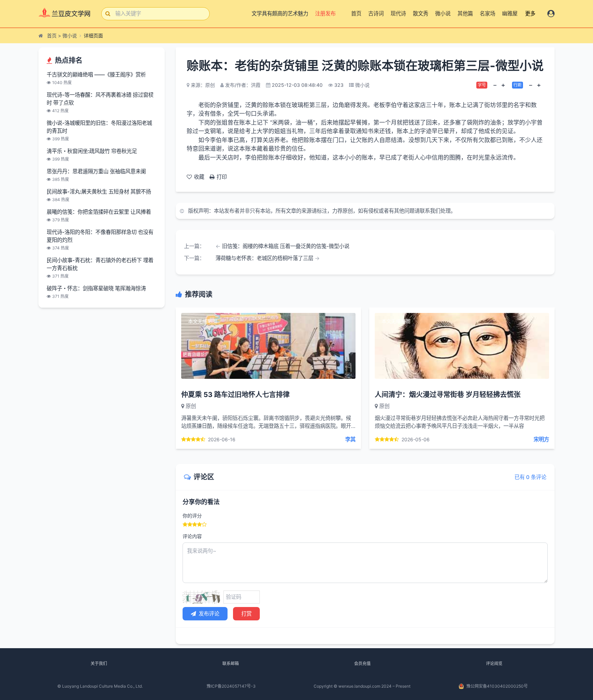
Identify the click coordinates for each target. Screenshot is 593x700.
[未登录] (551, 13)
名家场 (487, 13)
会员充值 (362, 663)
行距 (517, 85)
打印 (222, 177)
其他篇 (465, 13)
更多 (530, 13)
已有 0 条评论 (530, 477)
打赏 (246, 613)
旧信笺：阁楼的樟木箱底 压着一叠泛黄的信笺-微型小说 (285, 246)
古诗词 (376, 13)
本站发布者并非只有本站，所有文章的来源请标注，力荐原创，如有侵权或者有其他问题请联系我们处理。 (335, 211)
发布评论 (209, 613)
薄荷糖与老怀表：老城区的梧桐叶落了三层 (264, 258)
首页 (356, 13)
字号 (482, 85)
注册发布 (324, 13)
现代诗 (398, 13)
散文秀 (420, 13)
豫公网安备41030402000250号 (497, 686)
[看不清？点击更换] (201, 597)
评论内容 (192, 536)
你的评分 (192, 515)
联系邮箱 (230, 663)
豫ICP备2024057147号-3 (231, 686)
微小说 (443, 13)
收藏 (199, 177)
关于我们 (99, 663)
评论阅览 (494, 663)
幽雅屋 (510, 13)
